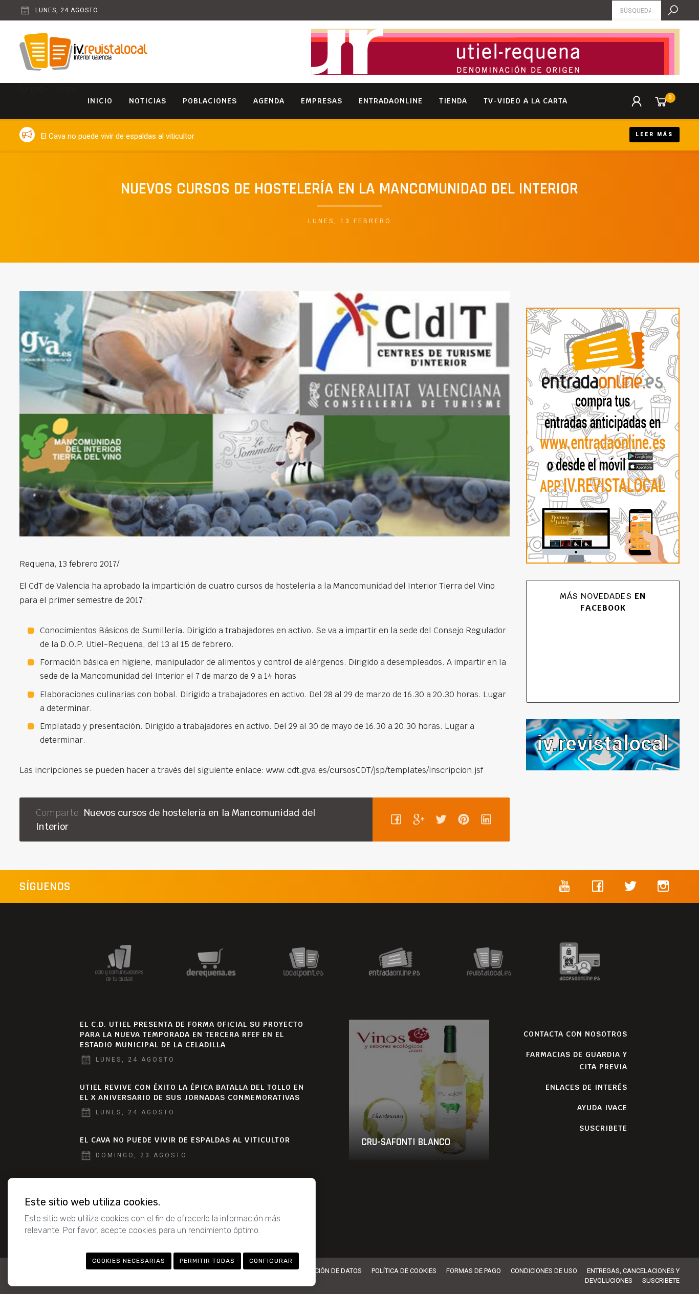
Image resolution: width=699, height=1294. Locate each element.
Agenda (269, 100)
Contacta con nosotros (575, 1034)
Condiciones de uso (544, 1271)
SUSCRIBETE (603, 1128)
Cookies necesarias (128, 1260)
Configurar (271, 1260)
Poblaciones (210, 100)
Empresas (321, 100)
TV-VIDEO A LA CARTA (525, 100)
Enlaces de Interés (586, 1087)
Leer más (654, 134)
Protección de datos (326, 1271)
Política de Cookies (404, 1271)
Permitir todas (207, 1260)
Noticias (147, 100)
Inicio (100, 100)
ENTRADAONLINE (391, 100)
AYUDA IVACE (602, 1107)
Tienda (453, 100)
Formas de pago (473, 1271)
